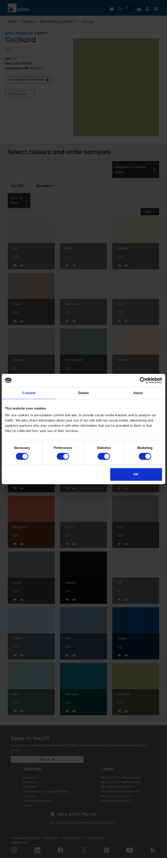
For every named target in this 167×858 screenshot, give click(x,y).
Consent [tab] (28, 393)
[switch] (63, 456)
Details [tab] (83, 393)
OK (136, 474)
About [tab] (138, 393)
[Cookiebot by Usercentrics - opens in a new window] (143, 380)
